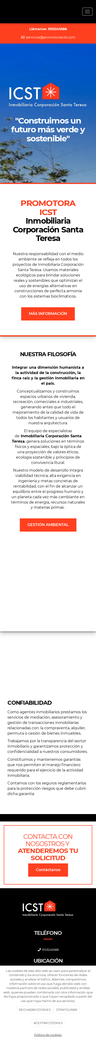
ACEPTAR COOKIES (48, 1023)
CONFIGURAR (66, 1009)
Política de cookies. (48, 1035)
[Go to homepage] (2, 11)
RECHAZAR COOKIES (35, 1009)
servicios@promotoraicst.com (50, 37)
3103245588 (50, 949)
